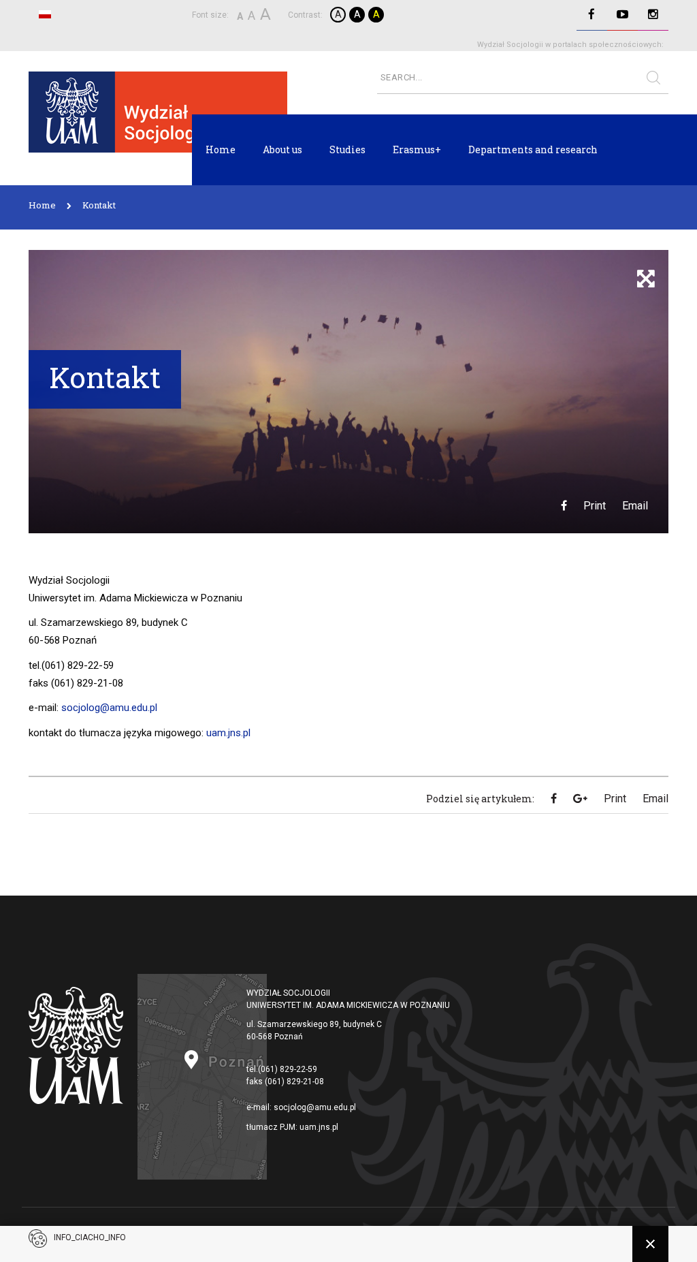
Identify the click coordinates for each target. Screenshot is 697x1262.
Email (635, 505)
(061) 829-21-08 (294, 1081)
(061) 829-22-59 (287, 1069)
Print (594, 505)
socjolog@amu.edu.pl (109, 707)
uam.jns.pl (228, 733)
